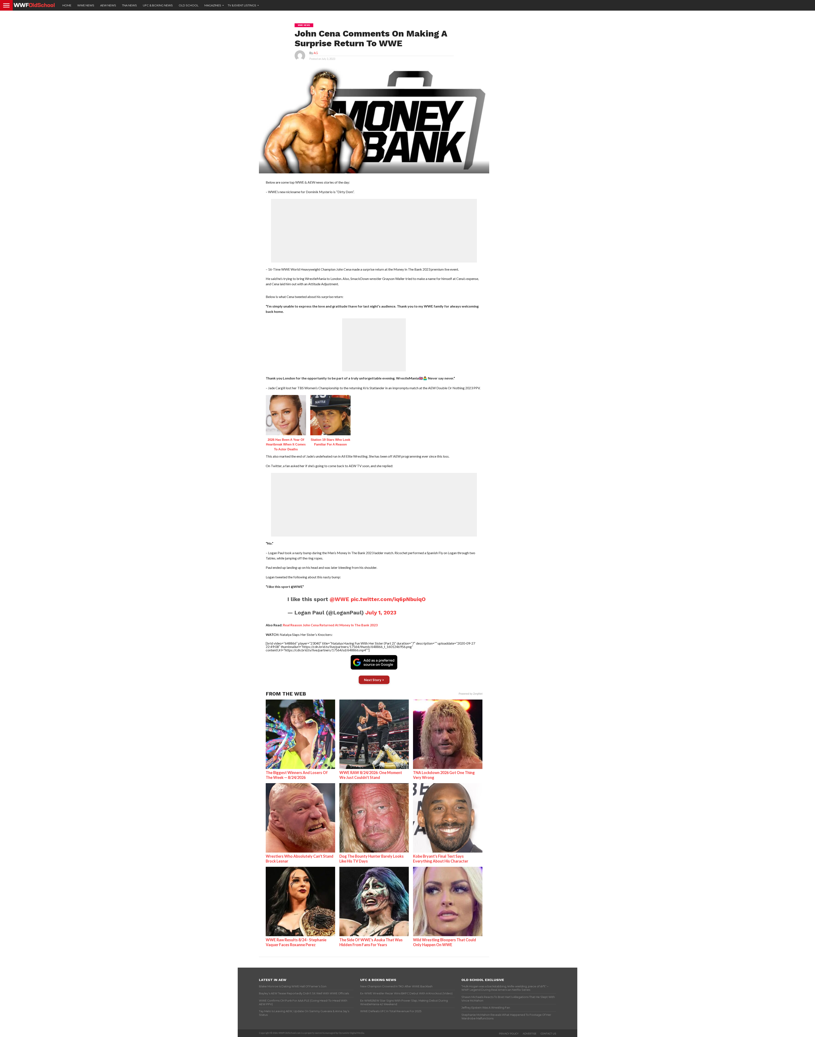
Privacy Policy (509, 1033)
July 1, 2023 (380, 612)
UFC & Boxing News (158, 5)
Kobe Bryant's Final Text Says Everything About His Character (440, 858)
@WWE (339, 599)
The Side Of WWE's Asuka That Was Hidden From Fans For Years (371, 942)
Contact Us (548, 1033)
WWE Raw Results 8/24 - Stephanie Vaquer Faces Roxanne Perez (296, 942)
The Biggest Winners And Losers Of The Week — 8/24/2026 (297, 775)
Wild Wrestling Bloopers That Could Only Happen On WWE (444, 942)
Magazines (212, 5)
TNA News (129, 5)
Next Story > (374, 680)
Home (66, 5)
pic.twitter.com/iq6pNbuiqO (388, 599)
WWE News (85, 5)
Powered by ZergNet (470, 693)
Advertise (529, 1033)
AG (315, 53)
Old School (188, 5)
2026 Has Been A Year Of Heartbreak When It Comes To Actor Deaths (286, 444)
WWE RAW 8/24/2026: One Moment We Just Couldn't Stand (370, 775)
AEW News (108, 5)
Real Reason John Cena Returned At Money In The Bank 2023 (330, 625)
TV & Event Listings (242, 5)
